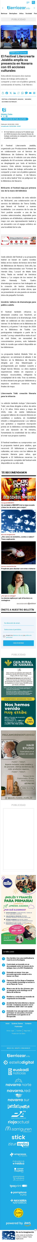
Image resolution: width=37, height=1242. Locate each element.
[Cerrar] (35, 1230)
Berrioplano (13, 13)
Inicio (7, 1023)
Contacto (28, 1023)
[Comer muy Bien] (18, 1170)
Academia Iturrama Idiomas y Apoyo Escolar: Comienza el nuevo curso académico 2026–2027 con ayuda (19, 1005)
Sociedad (28, 13)
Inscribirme (18, 643)
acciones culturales (9, 102)
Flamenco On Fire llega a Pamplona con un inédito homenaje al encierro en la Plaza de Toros (19, 982)
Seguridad (27, 1031)
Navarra (28, 99)
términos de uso (18, 635)
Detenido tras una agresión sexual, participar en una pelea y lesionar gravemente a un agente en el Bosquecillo (18, 1014)
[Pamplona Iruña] (18, 1193)
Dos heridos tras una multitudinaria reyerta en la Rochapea (18, 959)
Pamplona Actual (18, 53)
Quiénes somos (17, 1023)
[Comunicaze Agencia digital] (18, 1040)
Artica (21, 13)
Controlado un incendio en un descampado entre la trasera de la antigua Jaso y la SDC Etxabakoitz (18, 966)
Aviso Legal (10, 1031)
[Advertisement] (18, 839)
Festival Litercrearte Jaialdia (12, 99)
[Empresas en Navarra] (18, 1155)
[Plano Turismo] (18, 1178)
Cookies (19, 1031)
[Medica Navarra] (18, 1162)
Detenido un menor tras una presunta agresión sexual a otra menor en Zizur (17, 974)
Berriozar (4, 13)
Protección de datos (18, 1033)
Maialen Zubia (6, 114)
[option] (18, 8)
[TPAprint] (18, 1186)
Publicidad (18, 1026)
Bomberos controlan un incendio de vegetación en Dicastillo (18, 997)
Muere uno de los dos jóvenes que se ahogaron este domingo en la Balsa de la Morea (18, 990)
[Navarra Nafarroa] (18, 1201)
